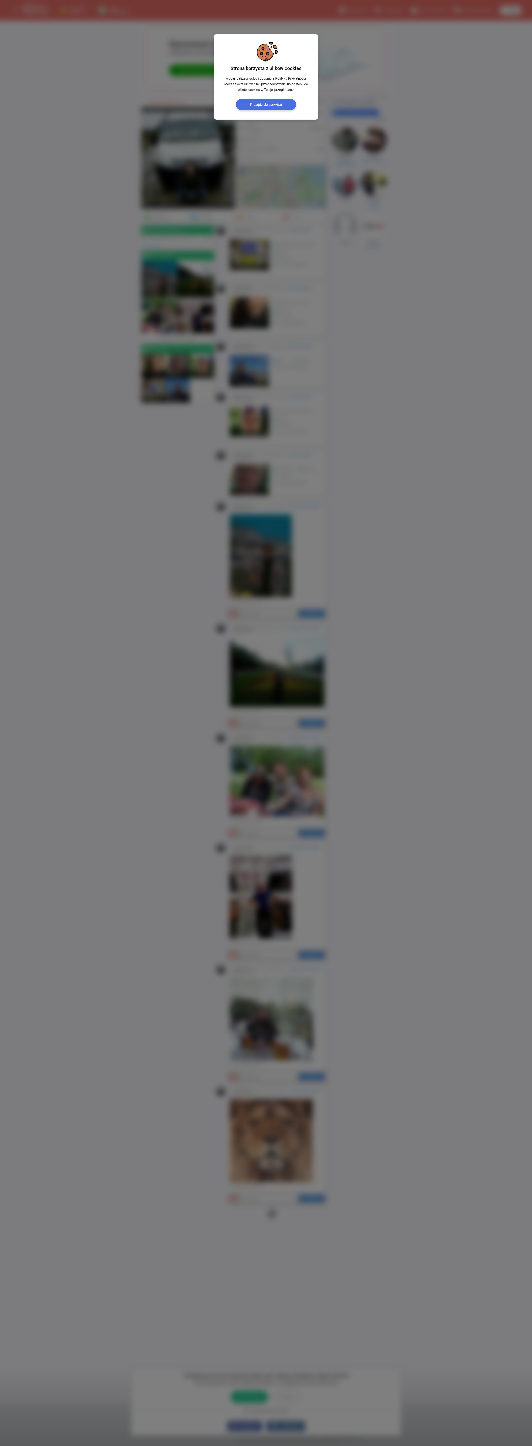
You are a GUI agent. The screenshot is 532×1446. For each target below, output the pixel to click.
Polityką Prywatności (290, 78)
